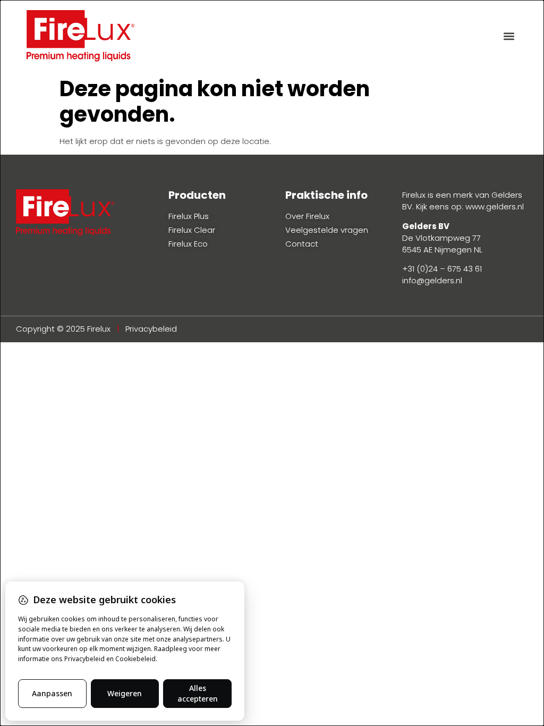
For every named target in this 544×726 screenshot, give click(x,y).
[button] (508, 36)
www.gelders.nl (494, 206)
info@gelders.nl (432, 280)
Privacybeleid (151, 328)
